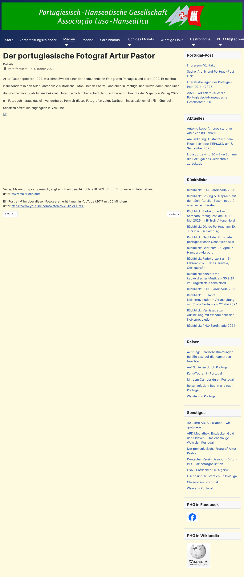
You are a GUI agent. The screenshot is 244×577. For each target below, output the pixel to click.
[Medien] (65, 45)
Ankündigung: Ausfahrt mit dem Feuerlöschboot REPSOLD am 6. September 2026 (210, 143)
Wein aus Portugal (200, 488)
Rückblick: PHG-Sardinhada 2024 (211, 325)
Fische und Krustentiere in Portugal (212, 476)
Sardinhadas (110, 40)
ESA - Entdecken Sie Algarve (208, 470)
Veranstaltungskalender (38, 40)
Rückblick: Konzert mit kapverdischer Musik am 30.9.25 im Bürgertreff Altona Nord (210, 278)
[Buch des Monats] (129, 45)
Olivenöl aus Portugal (202, 482)
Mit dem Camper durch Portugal (210, 379)
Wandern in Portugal (201, 396)
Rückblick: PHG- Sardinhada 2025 (211, 289)
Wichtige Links (172, 40)
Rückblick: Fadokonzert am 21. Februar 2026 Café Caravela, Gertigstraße (209, 263)
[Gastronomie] (192, 45)
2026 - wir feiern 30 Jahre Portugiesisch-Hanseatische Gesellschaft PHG (207, 97)
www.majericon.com (26, 194)
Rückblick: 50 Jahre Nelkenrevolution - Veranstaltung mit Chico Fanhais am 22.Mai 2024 (212, 299)
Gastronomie (200, 39)
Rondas (87, 40)
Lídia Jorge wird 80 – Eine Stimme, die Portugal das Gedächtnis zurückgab (212, 158)
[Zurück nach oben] (237, 570)
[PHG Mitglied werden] (219, 45)
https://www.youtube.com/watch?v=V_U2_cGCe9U (47, 206)
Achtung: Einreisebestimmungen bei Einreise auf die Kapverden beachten (210, 356)
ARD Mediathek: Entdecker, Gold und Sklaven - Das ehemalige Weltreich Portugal (210, 437)
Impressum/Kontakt (201, 65)
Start (9, 40)
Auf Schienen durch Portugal (207, 367)
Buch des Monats (140, 39)
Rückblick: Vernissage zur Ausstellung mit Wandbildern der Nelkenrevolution (210, 314)
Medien (69, 39)
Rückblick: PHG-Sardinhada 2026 (211, 190)
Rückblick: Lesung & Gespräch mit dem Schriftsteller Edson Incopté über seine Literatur (211, 200)
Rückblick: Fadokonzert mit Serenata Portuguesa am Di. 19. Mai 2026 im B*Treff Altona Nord (211, 215)
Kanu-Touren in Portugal (204, 373)
